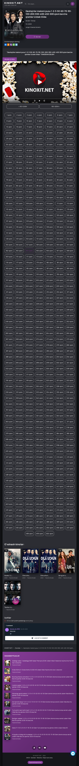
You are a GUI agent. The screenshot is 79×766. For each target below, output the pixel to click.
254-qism (19, 327)
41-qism (60, 144)
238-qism (69, 310)
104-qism (59, 197)
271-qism (49, 339)
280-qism (69, 345)
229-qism (49, 304)
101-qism (29, 197)
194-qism (49, 274)
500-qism (49, 534)
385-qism (70, 433)
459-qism (39, 498)
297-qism (29, 363)
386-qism (9, 439)
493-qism (29, 528)
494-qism (39, 528)
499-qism (39, 534)
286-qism (59, 351)
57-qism (9, 162)
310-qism (19, 374)
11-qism (39, 121)
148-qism (9, 239)
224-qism (69, 298)
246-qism (9, 321)
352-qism (19, 410)
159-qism (49, 245)
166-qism (49, 251)
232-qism (9, 310)
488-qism (49, 522)
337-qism (9, 398)
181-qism (60, 262)
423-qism (29, 469)
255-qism (29, 327)
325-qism (29, 386)
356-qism (59, 410)
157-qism (29, 245)
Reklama (39, 758)
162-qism (9, 251)
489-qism (59, 522)
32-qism (39, 139)
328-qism (59, 386)
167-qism (60, 251)
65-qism (19, 168)
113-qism (9, 209)
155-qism (9, 245)
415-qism (19, 463)
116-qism (39, 209)
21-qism (70, 127)
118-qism (60, 209)
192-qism (29, 274)
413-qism (70, 457)
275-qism (19, 345)
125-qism (60, 215)
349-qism (59, 404)
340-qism (39, 398)
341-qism (49, 398)
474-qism (49, 510)
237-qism (59, 310)
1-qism (9, 115)
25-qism (40, 133)
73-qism (29, 174)
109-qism (39, 203)
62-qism (60, 162)
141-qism (9, 233)
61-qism (50, 162)
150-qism (29, 239)
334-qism (49, 392)
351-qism (9, 410)
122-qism (29, 215)
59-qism (29, 162)
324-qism (19, 386)
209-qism (59, 286)
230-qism (59, 304)
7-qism (70, 115)
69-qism (60, 168)
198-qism (19, 280)
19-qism (50, 127)
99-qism (9, 197)
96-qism (50, 192)
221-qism (39, 298)
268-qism (19, 339)
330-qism (9, 392)
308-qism (69, 369)
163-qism (19, 251)
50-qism (9, 156)
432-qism (49, 475)
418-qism (49, 463)
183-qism (9, 268)
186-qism (39, 268)
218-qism (9, 298)
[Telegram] (16, 44)
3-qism (29, 115)
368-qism (39, 422)
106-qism (9, 203)
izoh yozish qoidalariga (18, 621)
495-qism (49, 528)
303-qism (19, 369)
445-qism (39, 486)
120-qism (9, 215)
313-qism (49, 374)
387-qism (19, 439)
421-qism (9, 469)
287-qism (70, 351)
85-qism (9, 186)
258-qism (59, 327)
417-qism (39, 463)
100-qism (19, 197)
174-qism (60, 257)
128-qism (19, 221)
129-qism (29, 221)
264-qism (49, 333)
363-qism (59, 416)
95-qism (40, 192)
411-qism (50, 457)
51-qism (19, 156)
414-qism (9, 463)
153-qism (60, 239)
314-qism (59, 374)
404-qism (49, 451)
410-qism (39, 457)
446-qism (49, 486)
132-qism (59, 221)
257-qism (49, 327)
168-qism (70, 251)
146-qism (59, 233)
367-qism (29, 422)
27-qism (60, 133)
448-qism (69, 486)
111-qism (60, 203)
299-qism (49, 363)
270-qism (39, 339)
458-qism (29, 498)
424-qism (39, 469)
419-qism (60, 463)
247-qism (19, 321)
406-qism (69, 451)
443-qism (19, 486)
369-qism (49, 422)
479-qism (29, 516)
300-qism (59, 363)
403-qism (39, 451)
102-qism (39, 197)
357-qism (70, 410)
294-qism (69, 357)
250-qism (49, 321)
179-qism (39, 262)
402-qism (29, 451)
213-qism (29, 292)
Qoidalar (33, 758)
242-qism (39, 316)
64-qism (9, 168)
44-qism (19, 150)
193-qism (39, 274)
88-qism (39, 186)
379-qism (9, 433)
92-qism (9, 192)
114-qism (19, 209)
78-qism (9, 180)
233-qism (19, 310)
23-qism (19, 133)
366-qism (19, 422)
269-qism (29, 339)
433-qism (59, 475)
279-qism (59, 345)
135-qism (19, 227)
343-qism (70, 398)
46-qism (40, 150)
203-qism (69, 280)
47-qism (50, 150)
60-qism (39, 162)
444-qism (29, 486)
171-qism (29, 257)
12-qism (50, 121)
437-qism (29, 480)
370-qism (59, 422)
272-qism (59, 339)
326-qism (39, 386)
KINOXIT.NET (8, 648)
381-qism (29, 433)
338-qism (19, 398)
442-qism (9, 486)
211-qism (9, 292)
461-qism (60, 498)
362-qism (49, 416)
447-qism (59, 486)
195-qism (60, 274)
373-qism (19, 427)
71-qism (9, 174)
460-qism (49, 498)
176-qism (9, 262)
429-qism (19, 475)
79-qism (19, 180)
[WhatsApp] (14, 44)
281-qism (9, 351)
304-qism (29, 369)
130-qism (39, 221)
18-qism (39, 127)
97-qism (60, 192)
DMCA (28, 758)
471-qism (19, 510)
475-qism (59, 510)
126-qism (70, 215)
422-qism (19, 469)
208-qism (49, 286)
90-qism (60, 186)
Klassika (32, 27)
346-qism (29, 404)
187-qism (49, 268)
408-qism (19, 457)
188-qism (59, 268)
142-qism (19, 233)
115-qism (29, 209)
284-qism (39, 351)
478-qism (19, 516)
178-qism (29, 262)
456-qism (9, 498)
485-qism (19, 522)
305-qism (39, 369)
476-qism (69, 510)
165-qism (39, 251)
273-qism (70, 339)
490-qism (69, 522)
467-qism (49, 504)
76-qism (60, 174)
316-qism (9, 380)
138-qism (49, 227)
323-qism (9, 386)
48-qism (60, 150)
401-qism (19, 451)
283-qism (29, 351)
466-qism (39, 504)
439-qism (49, 480)
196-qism (69, 274)
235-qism (39, 310)
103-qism (49, 197)
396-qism (39, 445)
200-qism (39, 280)
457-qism (19, 498)
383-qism (49, 433)
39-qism (40, 144)
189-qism (70, 268)
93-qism (19, 192)
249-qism (39, 321)
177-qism (19, 262)
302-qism (9, 369)
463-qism (9, 504)
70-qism (70, 168)
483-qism (70, 516)
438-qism (39, 480)
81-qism (39, 180)
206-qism (29, 286)
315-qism (70, 374)
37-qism (19, 144)
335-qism (59, 392)
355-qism (49, 410)
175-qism (70, 257)
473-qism (39, 510)
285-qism (49, 351)
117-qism (50, 209)
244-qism (59, 316)
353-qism (29, 410)
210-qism (70, 286)
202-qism (59, 280)
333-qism (39, 392)
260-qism (9, 333)
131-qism (50, 221)
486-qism (29, 522)
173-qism (49, 257)
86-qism (19, 186)
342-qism (59, 398)
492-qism (19, 528)
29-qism (9, 139)
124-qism (49, 215)
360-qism (29, 416)
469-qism (70, 504)
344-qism (9, 404)
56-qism (70, 156)
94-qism (29, 192)
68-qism (50, 168)
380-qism (19, 433)
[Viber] (11, 44)
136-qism (29, 227)
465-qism (29, 504)
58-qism (19, 162)
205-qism (19, 286)
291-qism (39, 357)
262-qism (29, 333)
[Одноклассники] (8, 44)
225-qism (9, 304)
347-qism (39, 404)
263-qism (39, 333)
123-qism (39, 215)
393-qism (9, 445)
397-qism (49, 445)
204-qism (9, 286)
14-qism (70, 121)
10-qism (29, 121)
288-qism (9, 357)
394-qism (19, 445)
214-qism (39, 292)
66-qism (29, 168)
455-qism (70, 492)
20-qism (60, 127)
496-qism (59, 528)
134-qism (9, 227)
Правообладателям (35, 762)
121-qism (19, 215)
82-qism (50, 180)
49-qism (70, 150)
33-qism (50, 139)
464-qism (19, 504)
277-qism (39, 345)
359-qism (19, 416)
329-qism (69, 386)
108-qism (29, 203)
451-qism (29, 492)
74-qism (39, 174)
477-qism (9, 516)
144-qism (39, 233)
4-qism (39, 115)
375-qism (39, 427)
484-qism (9, 522)
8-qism (9, 121)
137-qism (39, 227)
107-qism (19, 203)
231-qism (70, 304)
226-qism (19, 304)
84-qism (70, 180)
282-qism (19, 351)
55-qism (60, 156)
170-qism (19, 257)
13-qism (60, 121)
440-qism (59, 480)
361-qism (39, 416)
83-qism (60, 180)
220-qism (29, 298)
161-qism (70, 245)
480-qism (39, 516)
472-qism (29, 510)
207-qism (39, 286)
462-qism (69, 498)
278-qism (49, 345)
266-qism (69, 333)
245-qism (70, 316)
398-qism (59, 445)
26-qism (50, 133)
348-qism (49, 404)
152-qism (49, 239)
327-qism (49, 386)
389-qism (39, 439)
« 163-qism (23, 106)
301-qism (70, 363)
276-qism (29, 345)
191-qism (19, 274)
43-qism (9, 150)
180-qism (49, 262)
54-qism (50, 156)
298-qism (39, 363)
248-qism (29, 321)
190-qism (9, 274)
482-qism (59, 516)
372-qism (9, 427)
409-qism (29, 457)
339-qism (29, 398)
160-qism (59, 245)
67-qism (40, 168)
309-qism (9, 374)
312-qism (39, 374)
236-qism (49, 310)
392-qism (69, 439)
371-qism (70, 422)
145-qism (49, 233)
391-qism (60, 439)
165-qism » (55, 106)
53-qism (40, 156)
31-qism (29, 139)
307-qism (59, 369)
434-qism (69, 475)
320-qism (49, 380)
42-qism (70, 144)
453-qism (49, 492)
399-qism (70, 445)
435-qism (9, 480)
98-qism (70, 192)
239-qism (9, 316)
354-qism (39, 410)
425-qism (49, 469)
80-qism (29, 180)
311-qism (29, 374)
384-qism (59, 433)
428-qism (9, 475)
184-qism (19, 268)
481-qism (49, 516)
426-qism (59, 469)
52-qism (29, 156)
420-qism (69, 463)
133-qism (70, 221)
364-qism (69, 416)
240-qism (19, 316)
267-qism (9, 339)
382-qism (39, 433)
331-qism (19, 392)
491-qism (9, 528)
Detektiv (38, 27)
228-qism (39, 304)
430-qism (29, 475)
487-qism (39, 522)
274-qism (9, 345)
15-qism (9, 127)
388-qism (29, 439)
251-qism (60, 321)
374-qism (29, 427)
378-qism (69, 427)
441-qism (70, 480)
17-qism (29, 127)
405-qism (59, 451)
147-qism (70, 233)
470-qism (9, 510)
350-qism (69, 404)
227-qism (29, 304)
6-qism (59, 115)
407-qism (9, 457)
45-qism (29, 150)
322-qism (69, 380)
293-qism (59, 357)
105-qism (70, 197)
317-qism (19, 380)
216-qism (59, 292)
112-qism (70, 203)
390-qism (49, 439)
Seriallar (17, 648)
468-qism (59, 504)
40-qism (50, 144)
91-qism (70, 186)
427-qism (70, 469)
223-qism (59, 298)
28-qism (70, 133)
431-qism (39, 475)
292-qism (49, 357)
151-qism (39, 239)
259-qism (69, 327)
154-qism (70, 239)
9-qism (19, 121)
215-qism (49, 292)
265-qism (59, 333)
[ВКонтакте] (5, 44)
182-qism (70, 262)
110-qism (49, 203)
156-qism (19, 245)
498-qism (29, 534)
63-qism (70, 162)
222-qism (49, 298)
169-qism (9, 257)
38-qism (29, 144)
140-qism (70, 227)
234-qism (29, 310)
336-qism (69, 392)
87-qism (29, 186)
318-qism (29, 380)
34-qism (60, 139)
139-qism (60, 227)
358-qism (9, 416)
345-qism (19, 404)
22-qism (9, 133)
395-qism (29, 445)
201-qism (49, 280)
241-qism (29, 316)
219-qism (19, 298)
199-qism (29, 280)
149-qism (19, 239)
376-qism (49, 427)
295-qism (9, 363)
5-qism (49, 115)
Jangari (28, 27)
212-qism (19, 292)
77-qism (70, 174)
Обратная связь (48, 758)
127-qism (9, 221)
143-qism (29, 233)
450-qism (19, 492)
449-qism (9, 492)
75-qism (50, 174)
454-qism (59, 492)
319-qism (39, 380)
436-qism (19, 480)
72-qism (19, 174)
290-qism (29, 357)
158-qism (39, 245)
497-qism (70, 528)
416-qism (29, 463)
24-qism (29, 133)
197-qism (9, 280)
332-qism (29, 392)
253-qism (9, 327)
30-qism (19, 139)
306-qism (49, 369)
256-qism (39, 327)
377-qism (60, 427)
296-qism (19, 363)
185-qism (29, 268)
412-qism (59, 457)
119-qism (70, 209)
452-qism (39, 492)
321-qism (60, 380)
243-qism (49, 316)
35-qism (70, 139)
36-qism (9, 144)
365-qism (9, 422)
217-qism (70, 292)
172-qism (39, 257)
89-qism (50, 186)
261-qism (19, 333)
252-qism (69, 321)
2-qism (19, 115)
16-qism (19, 127)
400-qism (9, 451)
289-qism (19, 357)
